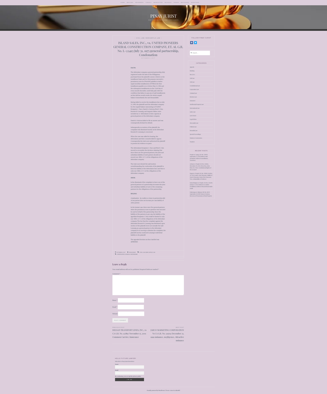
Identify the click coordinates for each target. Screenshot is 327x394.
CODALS (148, 2)
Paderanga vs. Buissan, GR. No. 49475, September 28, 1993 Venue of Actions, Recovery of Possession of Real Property (201, 194)
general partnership (131, 254)
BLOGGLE (168, 2)
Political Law (193, 127)
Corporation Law (194, 89)
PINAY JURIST (163, 16)
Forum (176, 2)
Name (115, 300)
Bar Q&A (130, 2)
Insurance (192, 100)
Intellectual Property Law (197, 104)
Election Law (193, 97)
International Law (195, 108)
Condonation (120, 254)
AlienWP (177, 390)
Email (114, 307)
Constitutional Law (195, 86)
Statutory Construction (196, 138)
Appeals (192, 67)
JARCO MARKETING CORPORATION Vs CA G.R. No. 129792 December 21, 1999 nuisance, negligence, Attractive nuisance (167, 334)
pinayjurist (132, 252)
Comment (116, 274)
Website (115, 314)
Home (123, 2)
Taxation (192, 142)
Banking (192, 71)
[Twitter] (195, 42)
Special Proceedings (195, 134)
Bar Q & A (192, 74)
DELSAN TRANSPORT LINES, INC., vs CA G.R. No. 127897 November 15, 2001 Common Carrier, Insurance (129, 332)
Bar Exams (185, 2)
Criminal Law (193, 93)
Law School (193, 115)
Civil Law (140, 38)
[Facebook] (191, 42)
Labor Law (192, 112)
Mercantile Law (153, 38)
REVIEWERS (139, 2)
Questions (195, 2)
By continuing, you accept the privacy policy (128, 376)
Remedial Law (193, 130)
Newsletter (158, 2)
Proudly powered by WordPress (156, 390)
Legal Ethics (193, 119)
